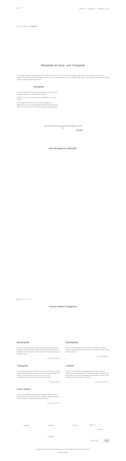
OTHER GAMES (26, 438)
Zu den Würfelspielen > (103, 356)
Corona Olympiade (51, 430)
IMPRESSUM (75, 434)
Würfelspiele (47, 200)
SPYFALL (50, 441)
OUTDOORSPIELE (26, 434)
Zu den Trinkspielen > (54, 382)
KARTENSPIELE (26, 430)
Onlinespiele (101, 9)
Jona (22, 161)
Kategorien (91, 9)
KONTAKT (75, 430)
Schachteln (22, 158)
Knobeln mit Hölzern (26, 179)
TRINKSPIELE (26, 436)
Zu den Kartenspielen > (54, 358)
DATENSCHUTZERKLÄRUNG (75, 432)
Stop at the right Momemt (28, 197)
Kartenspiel (34, 236)
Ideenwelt (82, 9)
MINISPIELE (26, 440)
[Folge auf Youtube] (99, 434)
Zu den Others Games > (53, 403)
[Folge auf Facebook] (96, 434)
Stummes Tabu (24, 271)
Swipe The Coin (24, 215)
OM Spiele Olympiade (51, 432)
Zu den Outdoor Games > (102, 382)
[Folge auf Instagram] (103, 434)
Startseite (19, 26)
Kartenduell (22, 234)
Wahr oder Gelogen (25, 252)
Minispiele (33, 161)
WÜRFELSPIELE (26, 432)
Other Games (40, 161)
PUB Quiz (26, 442)
